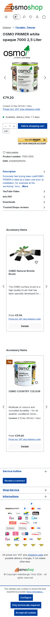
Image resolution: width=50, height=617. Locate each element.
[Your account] (37, 17)
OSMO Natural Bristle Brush (22, 272)
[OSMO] (25, 52)
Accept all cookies (26, 612)
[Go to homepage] (25, 7)
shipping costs (35, 554)
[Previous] (5, 77)
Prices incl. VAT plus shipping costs (21, 109)
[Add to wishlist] (36, 262)
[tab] (24, 179)
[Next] (45, 77)
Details (25, 326)
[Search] (24, 17)
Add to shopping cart (32, 126)
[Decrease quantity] (6, 126)
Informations (11, 496)
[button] (32, 141)
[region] (25, 77)
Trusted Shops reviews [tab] (16, 207)
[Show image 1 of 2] (22, 90)
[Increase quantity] (14, 126)
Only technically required (26, 605)
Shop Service (11, 490)
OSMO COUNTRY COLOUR (24, 391)
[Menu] (6, 17)
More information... (35, 592)
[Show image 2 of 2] (27, 90)
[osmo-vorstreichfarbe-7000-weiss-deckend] (25, 77)
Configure (25, 597)
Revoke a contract (15, 480)
